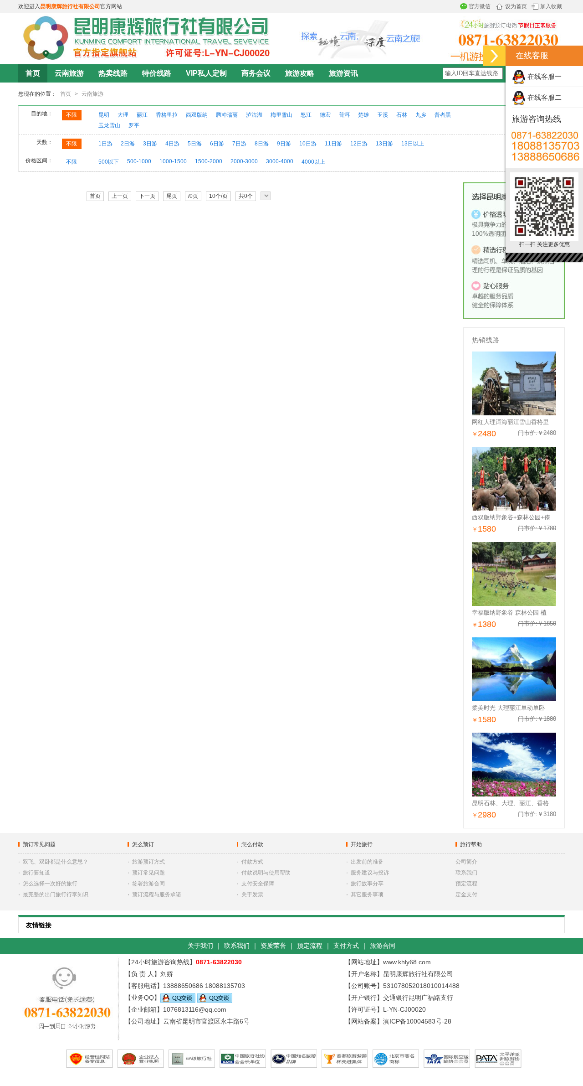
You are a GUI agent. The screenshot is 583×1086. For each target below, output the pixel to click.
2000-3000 (244, 161)
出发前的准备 (367, 861)
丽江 (142, 115)
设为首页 (516, 6)
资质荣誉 (273, 945)
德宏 (325, 115)
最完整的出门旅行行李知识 (55, 894)
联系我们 (466, 872)
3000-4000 (279, 161)
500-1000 (139, 161)
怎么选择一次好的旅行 (50, 883)
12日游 (359, 143)
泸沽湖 (254, 115)
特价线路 (156, 73)
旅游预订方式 (148, 861)
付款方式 (252, 861)
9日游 (284, 143)
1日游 (105, 143)
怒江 (306, 115)
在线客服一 (544, 76)
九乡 (420, 115)
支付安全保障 (257, 883)
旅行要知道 (36, 872)
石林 (401, 115)
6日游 (217, 143)
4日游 (172, 143)
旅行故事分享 (367, 883)
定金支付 (466, 894)
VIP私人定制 (206, 73)
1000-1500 (173, 161)
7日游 (239, 143)
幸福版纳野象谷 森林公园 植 (509, 612)
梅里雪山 (281, 115)
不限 (71, 115)
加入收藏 (551, 6)
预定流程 (466, 883)
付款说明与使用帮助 (266, 872)
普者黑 (443, 115)
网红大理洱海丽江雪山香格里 (510, 422)
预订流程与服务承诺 (156, 894)
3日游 (150, 143)
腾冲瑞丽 (227, 115)
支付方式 (346, 945)
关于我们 (200, 945)
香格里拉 (167, 115)
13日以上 (412, 143)
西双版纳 (197, 115)
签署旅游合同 (148, 883)
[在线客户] (494, 56)
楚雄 (363, 115)
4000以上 (313, 162)
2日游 (128, 143)
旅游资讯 (343, 73)
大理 (123, 115)
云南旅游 (69, 73)
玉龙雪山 (109, 125)
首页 (33, 73)
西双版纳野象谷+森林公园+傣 (511, 517)
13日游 (384, 143)
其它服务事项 (367, 894)
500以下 (108, 162)
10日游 (308, 143)
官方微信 (480, 6)
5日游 (195, 143)
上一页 (120, 196)
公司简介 (466, 861)
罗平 (133, 125)
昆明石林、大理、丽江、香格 (510, 803)
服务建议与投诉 (370, 872)
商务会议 (256, 73)
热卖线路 (113, 73)
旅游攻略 (299, 73)
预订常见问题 (148, 872)
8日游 (262, 143)
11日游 (333, 143)
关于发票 (252, 894)
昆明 (103, 115)
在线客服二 (544, 97)
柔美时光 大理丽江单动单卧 (508, 707)
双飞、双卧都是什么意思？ (55, 861)
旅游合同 (382, 945)
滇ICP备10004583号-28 (417, 1021)
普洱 (344, 115)
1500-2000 (208, 161)
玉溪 (382, 115)
